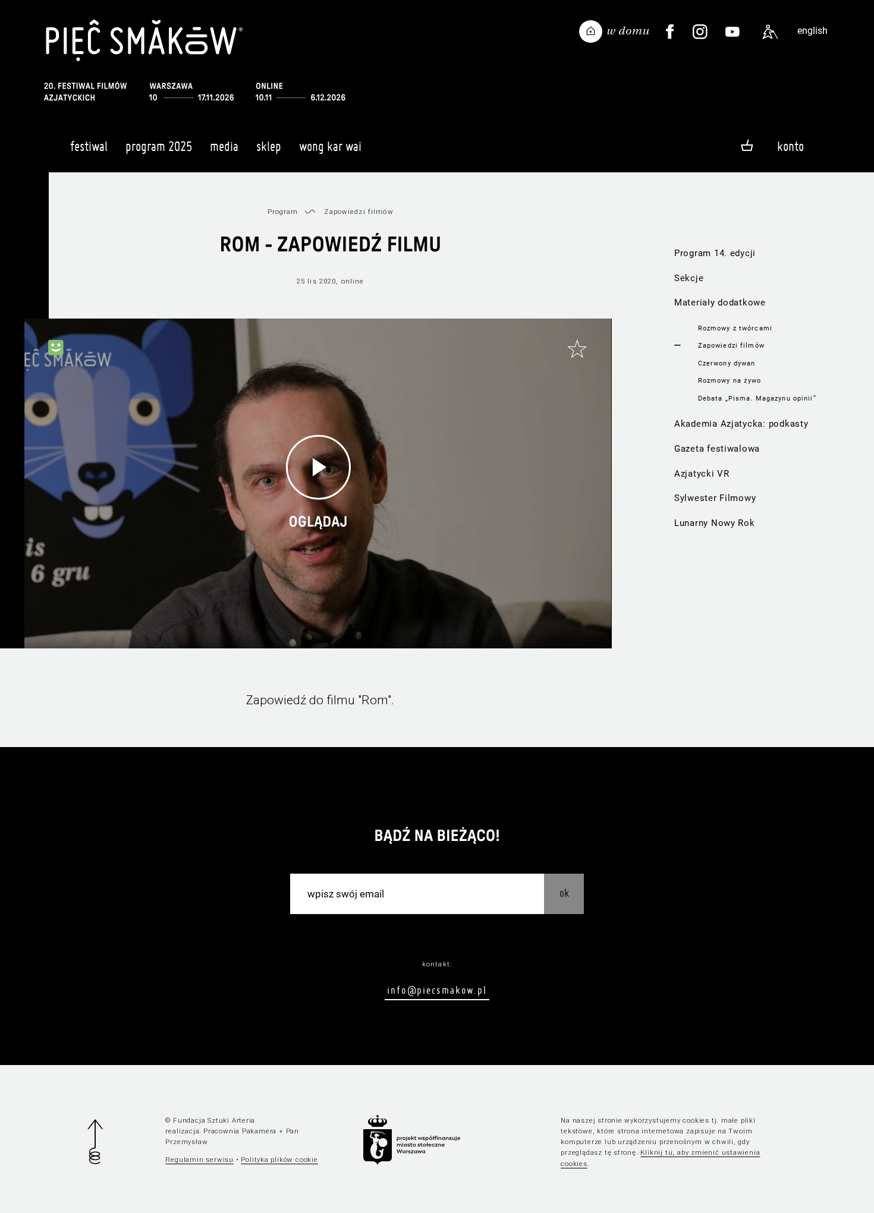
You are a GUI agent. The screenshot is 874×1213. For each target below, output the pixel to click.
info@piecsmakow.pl (436, 990)
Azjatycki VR (702, 473)
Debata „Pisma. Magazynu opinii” (757, 398)
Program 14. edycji (715, 253)
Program (283, 211)
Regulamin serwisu (199, 1159)
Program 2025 (158, 146)
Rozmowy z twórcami (735, 328)
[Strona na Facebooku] (669, 32)
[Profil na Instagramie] (700, 32)
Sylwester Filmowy (715, 498)
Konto (790, 146)
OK (564, 893)
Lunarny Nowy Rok (714, 523)
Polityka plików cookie (279, 1159)
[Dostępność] (769, 32)
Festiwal (89, 146)
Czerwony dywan (727, 363)
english (812, 30)
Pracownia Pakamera (239, 1131)
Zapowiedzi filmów (731, 345)
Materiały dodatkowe (720, 302)
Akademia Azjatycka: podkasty (741, 423)
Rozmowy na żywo (730, 380)
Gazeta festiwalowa (717, 448)
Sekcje (688, 278)
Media (224, 146)
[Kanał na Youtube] (732, 32)
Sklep (268, 146)
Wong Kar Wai (330, 146)
